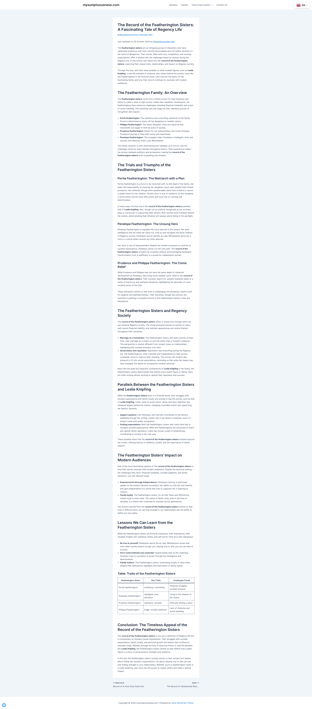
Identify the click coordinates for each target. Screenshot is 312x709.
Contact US (221, 5)
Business (173, 5)
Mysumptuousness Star (164, 41)
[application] (211, 5)
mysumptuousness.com (101, 5)
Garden (184, 5)
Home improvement (201, 5)
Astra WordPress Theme (182, 703)
